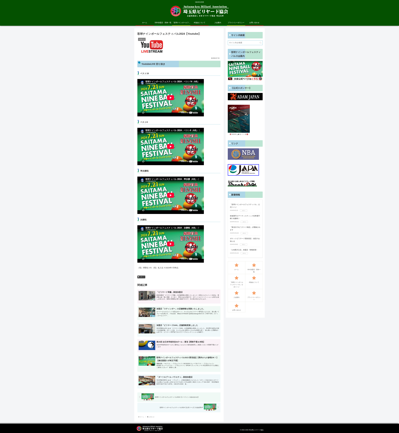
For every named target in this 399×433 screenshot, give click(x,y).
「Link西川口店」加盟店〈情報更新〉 (244, 250)
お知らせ (142, 277)
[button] (260, 43)
